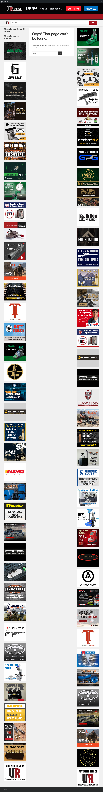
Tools (43, 9)
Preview (91, 9)
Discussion (56, 9)
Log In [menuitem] (6, 1)
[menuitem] (2, 1)
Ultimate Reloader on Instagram (11, 37)
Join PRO (73, 9)
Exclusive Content (31, 9)
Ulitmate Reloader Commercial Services (14, 30)
